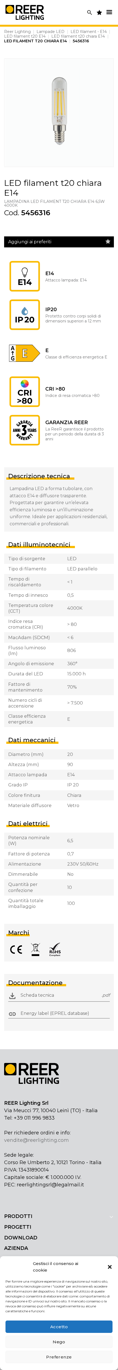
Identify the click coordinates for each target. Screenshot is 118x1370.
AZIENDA (16, 1248)
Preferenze (59, 1357)
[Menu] (109, 12)
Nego (59, 1341)
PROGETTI (17, 1227)
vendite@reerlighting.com (36, 1140)
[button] (110, 1267)
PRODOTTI (18, 1216)
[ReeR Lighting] (24, 12)
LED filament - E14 (89, 31)
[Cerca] (89, 12)
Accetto (59, 1326)
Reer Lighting (17, 31)
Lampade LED (50, 31)
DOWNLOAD (20, 1238)
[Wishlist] (108, 241)
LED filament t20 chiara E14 (78, 36)
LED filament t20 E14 (25, 36)
